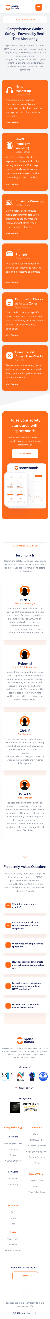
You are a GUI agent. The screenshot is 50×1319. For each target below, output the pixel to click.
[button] (38, 7)
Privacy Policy (13, 1239)
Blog (13, 1223)
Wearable (13, 1149)
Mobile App (13, 1184)
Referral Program (37, 1157)
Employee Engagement (37, 1151)
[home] (13, 7)
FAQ (13, 1212)
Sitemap (13, 1244)
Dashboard (13, 1178)
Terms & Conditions (13, 1250)
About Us (37, 1134)
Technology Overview (13, 1143)
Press (37, 1163)
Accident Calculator (37, 1145)
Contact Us (37, 1186)
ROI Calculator (37, 1140)
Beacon (13, 1155)
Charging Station (13, 1161)
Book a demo (37, 1180)
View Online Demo (37, 1192)
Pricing (13, 1218)
